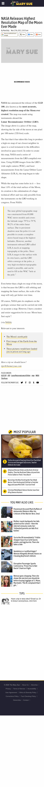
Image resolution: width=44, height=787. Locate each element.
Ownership (17, 700)
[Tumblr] (33, 383)
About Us (25, 685)
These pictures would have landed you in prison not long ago (21, 350)
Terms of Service (19, 689)
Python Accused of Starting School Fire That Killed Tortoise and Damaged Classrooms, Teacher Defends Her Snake (24, 462)
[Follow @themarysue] (21, 383)
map (33, 375)
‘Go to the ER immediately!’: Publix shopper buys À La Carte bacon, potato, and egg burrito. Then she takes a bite (27, 541)
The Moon (4, 378)
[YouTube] (37, 383)
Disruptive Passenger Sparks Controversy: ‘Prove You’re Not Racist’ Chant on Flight (25, 565)
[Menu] (3, 3)
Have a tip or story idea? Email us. (24, 599)
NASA (8, 322)
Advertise (34, 685)
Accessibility (32, 689)
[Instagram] (29, 383)
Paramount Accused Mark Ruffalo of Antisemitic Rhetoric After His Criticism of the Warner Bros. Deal (28, 511)
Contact (26, 700)
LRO (9, 375)
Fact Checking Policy (28, 696)
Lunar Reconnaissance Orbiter (20, 375)
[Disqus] (22, 640)
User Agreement (11, 692)
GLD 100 (3, 375)
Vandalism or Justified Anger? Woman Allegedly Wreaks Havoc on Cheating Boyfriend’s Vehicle (28, 553)
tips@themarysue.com (11, 365)
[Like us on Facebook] (25, 383)
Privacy (8, 689)
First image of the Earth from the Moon (21, 343)
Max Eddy (6, 30)
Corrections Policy (12, 696)
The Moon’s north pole (16, 336)
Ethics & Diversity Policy (27, 692)
